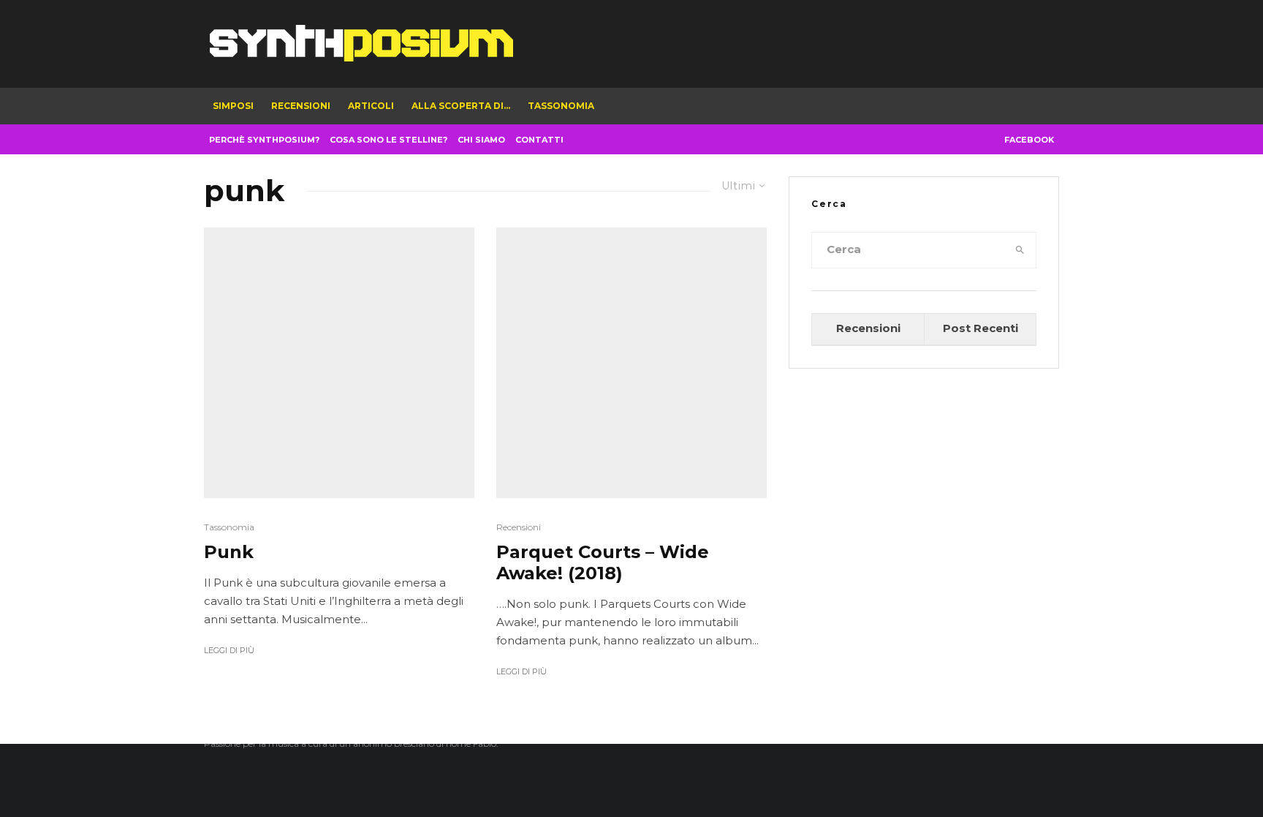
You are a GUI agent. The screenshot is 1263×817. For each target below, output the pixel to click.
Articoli (371, 105)
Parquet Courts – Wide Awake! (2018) (602, 563)
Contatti (539, 140)
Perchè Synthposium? (264, 140)
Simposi (233, 105)
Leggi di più (229, 650)
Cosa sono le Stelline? (388, 140)
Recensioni (300, 105)
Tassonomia (561, 105)
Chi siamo (481, 140)
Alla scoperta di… (460, 105)
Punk (229, 552)
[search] (1020, 250)
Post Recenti (980, 328)
